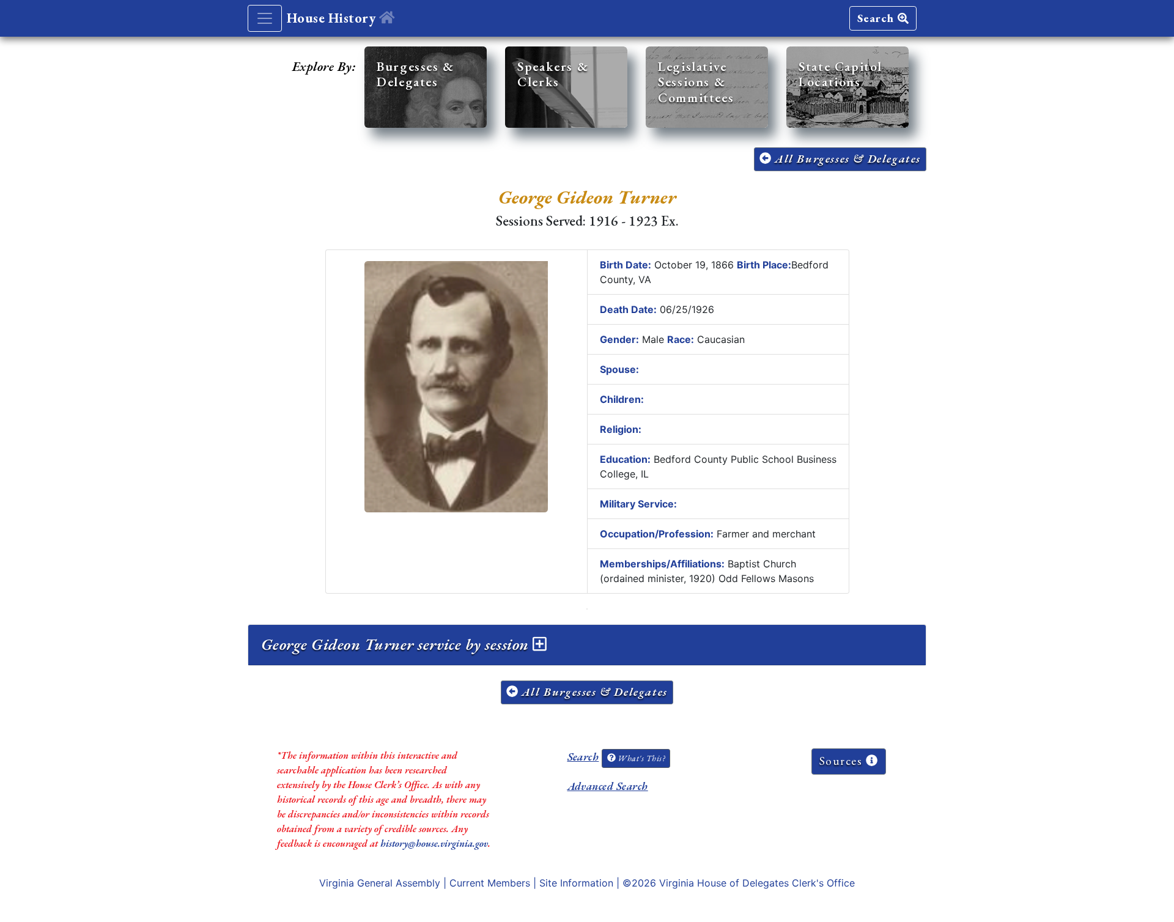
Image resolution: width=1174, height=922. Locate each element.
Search (877, 18)
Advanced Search (607, 786)
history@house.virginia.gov (434, 843)
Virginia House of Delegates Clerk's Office (757, 883)
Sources (842, 761)
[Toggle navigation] (265, 18)
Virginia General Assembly (379, 883)
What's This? (640, 758)
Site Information (576, 883)
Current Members (489, 883)
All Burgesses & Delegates (846, 158)
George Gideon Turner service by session (397, 644)
